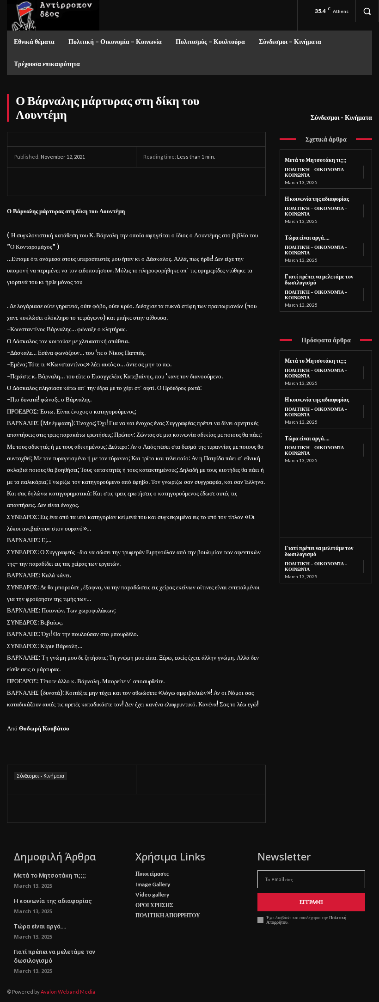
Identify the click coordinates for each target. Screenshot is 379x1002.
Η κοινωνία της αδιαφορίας (317, 198)
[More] (109, 181)
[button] (367, 11)
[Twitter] (45, 181)
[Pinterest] (66, 181)
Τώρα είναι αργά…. (307, 237)
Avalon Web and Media (68, 992)
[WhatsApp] (87, 181)
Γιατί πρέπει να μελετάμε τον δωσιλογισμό (319, 279)
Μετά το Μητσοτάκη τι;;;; (315, 159)
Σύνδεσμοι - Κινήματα (341, 117)
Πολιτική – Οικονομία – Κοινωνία (316, 172)
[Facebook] (23, 181)
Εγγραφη (311, 902)
